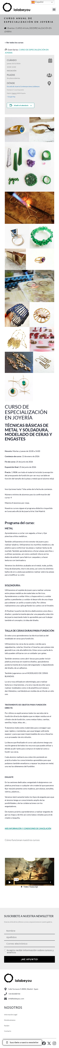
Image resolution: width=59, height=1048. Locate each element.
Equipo (6, 1026)
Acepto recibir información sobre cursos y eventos (30, 951)
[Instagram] (54, 1043)
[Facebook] (44, 1043)
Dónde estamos (9, 1020)
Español (39, 2)
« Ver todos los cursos (14, 42)
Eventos (11, 28)
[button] (54, 9)
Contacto (7, 1031)
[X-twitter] (49, 1043)
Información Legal (10, 1015)
